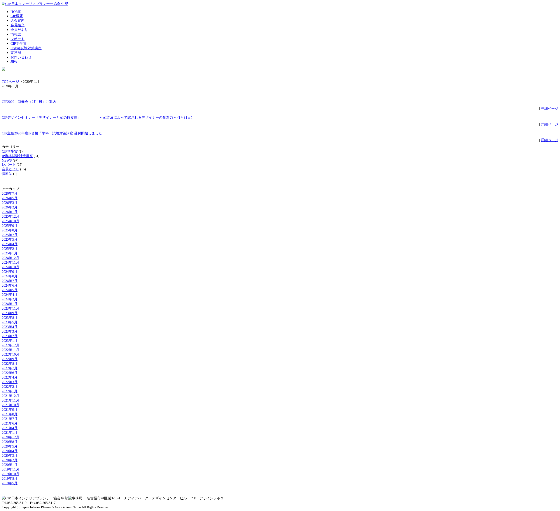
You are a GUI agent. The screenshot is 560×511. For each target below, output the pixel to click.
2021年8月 (10, 414)
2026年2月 (10, 207)
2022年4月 (10, 377)
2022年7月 (10, 368)
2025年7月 (10, 235)
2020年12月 (10, 437)
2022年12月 (10, 345)
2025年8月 (10, 230)
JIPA (13, 61)
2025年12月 (10, 216)
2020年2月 (10, 460)
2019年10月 (10, 474)
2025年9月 (10, 225)
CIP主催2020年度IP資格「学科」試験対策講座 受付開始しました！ (54, 133)
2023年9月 (10, 313)
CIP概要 (16, 16)
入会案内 (17, 20)
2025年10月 (10, 221)
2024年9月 (10, 271)
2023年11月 (10, 308)
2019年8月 (10, 478)
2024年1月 (10, 304)
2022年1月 (10, 391)
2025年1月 (10, 253)
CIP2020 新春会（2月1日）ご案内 (29, 102)
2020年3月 (10, 455)
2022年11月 (10, 350)
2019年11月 (10, 469)
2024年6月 (10, 285)
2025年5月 (10, 239)
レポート (17, 39)
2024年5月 (10, 290)
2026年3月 (10, 202)
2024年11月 (10, 262)
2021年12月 (10, 396)
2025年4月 (10, 244)
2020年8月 (10, 442)
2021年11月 (10, 400)
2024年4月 (10, 294)
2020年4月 (10, 451)
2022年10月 (10, 354)
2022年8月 (10, 363)
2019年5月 (10, 483)
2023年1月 (10, 340)
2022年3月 (10, 382)
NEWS (7, 160)
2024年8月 (10, 276)
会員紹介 (17, 25)
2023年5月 (10, 322)
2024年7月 (10, 281)
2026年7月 (10, 193)
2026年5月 (10, 198)
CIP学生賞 (18, 43)
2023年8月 (10, 317)
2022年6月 (10, 373)
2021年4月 (10, 428)
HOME (15, 12)
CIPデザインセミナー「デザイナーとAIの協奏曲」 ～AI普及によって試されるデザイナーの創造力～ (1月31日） (98, 117)
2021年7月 (10, 419)
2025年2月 (10, 248)
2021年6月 (10, 423)
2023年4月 (10, 327)
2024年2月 (10, 299)
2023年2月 (10, 336)
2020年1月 (10, 465)
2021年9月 (10, 409)
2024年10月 (10, 267)
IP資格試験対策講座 (26, 48)
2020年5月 (10, 446)
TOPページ (10, 81)
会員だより (19, 30)
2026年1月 (10, 212)
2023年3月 (10, 331)
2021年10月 (10, 405)
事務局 (15, 53)
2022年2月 (10, 386)
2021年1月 (10, 432)
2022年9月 (10, 359)
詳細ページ (549, 108)
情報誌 (15, 34)
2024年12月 (10, 258)
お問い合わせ (21, 57)
